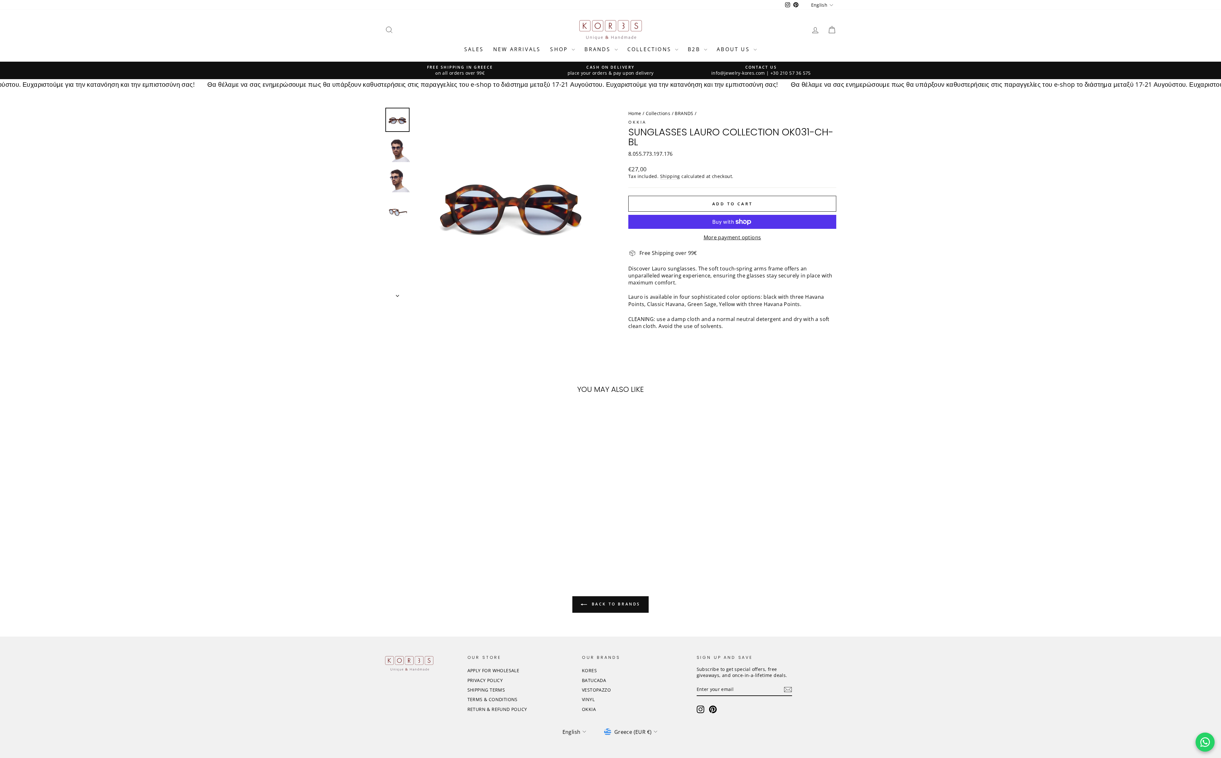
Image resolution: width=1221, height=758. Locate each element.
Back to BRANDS (615, 604)
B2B (695, 49)
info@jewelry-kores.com (738, 73)
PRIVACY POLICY (485, 680)
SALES (474, 49)
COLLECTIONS (650, 49)
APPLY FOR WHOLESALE (493, 670)
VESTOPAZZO (596, 690)
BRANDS (598, 49)
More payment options (732, 237)
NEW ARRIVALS (517, 49)
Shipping (670, 176)
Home (634, 113)
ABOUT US (734, 49)
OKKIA (637, 122)
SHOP (560, 49)
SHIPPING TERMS (486, 690)
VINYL (588, 699)
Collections (658, 113)
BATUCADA (594, 680)
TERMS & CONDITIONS (492, 699)
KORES (589, 670)
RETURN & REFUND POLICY (497, 709)
